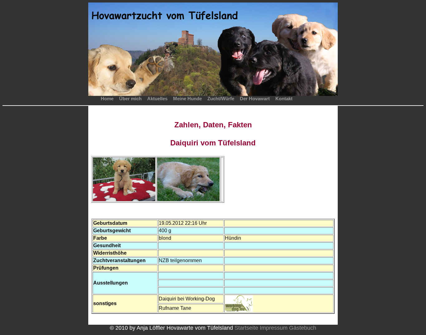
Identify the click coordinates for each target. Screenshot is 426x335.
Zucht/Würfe (220, 98)
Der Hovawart (255, 98)
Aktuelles (157, 98)
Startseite (246, 328)
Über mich (130, 98)
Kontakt (284, 98)
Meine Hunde (187, 98)
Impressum (274, 328)
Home (107, 98)
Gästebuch (302, 328)
